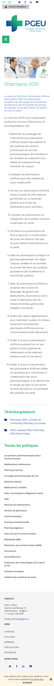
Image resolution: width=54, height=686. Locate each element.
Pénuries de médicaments (17, 504)
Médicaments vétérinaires (17, 464)
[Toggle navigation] (5, 39)
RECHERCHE (10, 652)
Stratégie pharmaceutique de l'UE (21, 475)
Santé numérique (13, 516)
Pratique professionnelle (16, 522)
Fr (9, 2)
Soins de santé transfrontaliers (20, 533)
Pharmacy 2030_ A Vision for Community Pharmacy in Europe (28, 421)
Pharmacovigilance (13, 527)
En (3, 2)
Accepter (27, 682)
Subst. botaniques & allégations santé (23, 493)
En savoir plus (37, 679)
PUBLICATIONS (11, 647)
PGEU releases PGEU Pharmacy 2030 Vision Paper (27, 432)
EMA (6, 499)
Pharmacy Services (13, 470)
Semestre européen (14, 571)
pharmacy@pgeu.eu (19, 619)
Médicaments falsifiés (15, 487)
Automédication (12, 556)
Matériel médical (12, 481)
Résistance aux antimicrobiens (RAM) (23, 545)
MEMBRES (9, 642)
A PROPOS (9, 631)
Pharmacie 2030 (12, 539)
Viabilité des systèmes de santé (20, 577)
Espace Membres (17, 6)
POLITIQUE (9, 636)
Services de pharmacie (15, 510)
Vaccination (10, 551)
